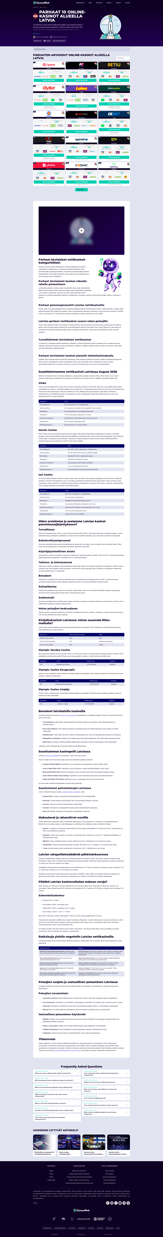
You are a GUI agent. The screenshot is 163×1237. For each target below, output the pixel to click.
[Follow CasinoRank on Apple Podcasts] (128, 1203)
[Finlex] (63, 1219)
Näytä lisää (80, 189)
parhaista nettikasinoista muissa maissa (67, 1050)
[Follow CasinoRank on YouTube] (120, 1203)
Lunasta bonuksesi (49, 80)
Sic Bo (51, 1177)
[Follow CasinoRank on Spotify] (124, 1203)
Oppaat (118, 3)
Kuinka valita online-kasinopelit (79, 1174)
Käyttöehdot (54, 1234)
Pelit (90, 3)
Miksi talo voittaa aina (79, 1171)
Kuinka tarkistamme (109, 1177)
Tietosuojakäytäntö (109, 1183)
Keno (51, 1174)
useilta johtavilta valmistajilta (71, 792)
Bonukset (99, 3)
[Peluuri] (72, 1219)
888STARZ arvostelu (48, 158)
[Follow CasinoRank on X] (116, 1203)
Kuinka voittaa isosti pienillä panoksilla (79, 1177)
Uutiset (127, 3)
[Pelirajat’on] (83, 1219)
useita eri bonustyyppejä (68, 715)
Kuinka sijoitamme (110, 1180)
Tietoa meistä (109, 1171)
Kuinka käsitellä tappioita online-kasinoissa (79, 1183)
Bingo (51, 1171)
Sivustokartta (108, 1234)
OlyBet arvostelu (49, 107)
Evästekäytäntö (81, 1234)
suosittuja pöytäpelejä (52, 755)
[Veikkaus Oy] (54, 1219)
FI (34, 1203)
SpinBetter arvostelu (114, 107)
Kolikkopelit (51, 1180)
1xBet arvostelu (114, 132)
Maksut (109, 3)
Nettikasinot (80, 3)
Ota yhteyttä (110, 1174)
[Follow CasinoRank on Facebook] (107, 1203)
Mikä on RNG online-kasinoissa (79, 1180)
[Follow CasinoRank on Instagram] (112, 1203)
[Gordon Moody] (99, 1219)
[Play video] (81, 231)
